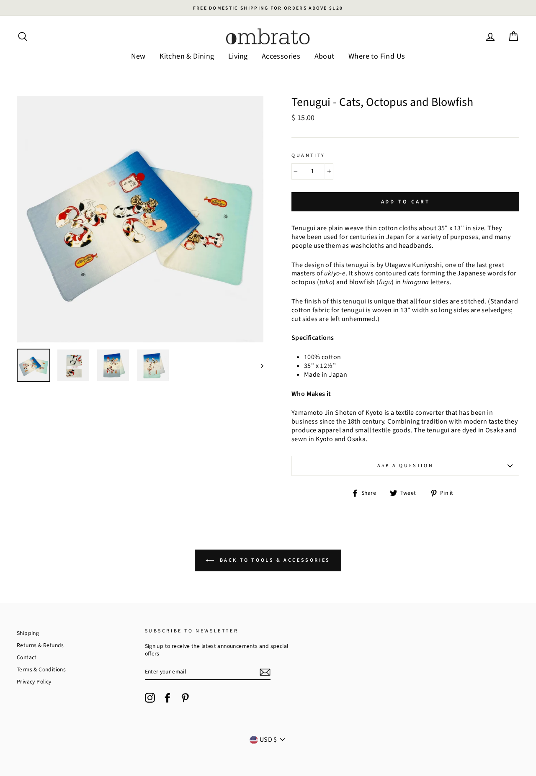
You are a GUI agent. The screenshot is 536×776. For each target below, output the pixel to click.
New (138, 56)
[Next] (258, 365)
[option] (268, 8)
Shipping (28, 633)
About (324, 56)
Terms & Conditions (41, 669)
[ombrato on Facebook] (167, 698)
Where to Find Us (376, 56)
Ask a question (405, 465)
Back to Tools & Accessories (273, 560)
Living (237, 56)
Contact (27, 657)
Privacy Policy (34, 682)
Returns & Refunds (40, 645)
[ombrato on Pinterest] (185, 698)
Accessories (281, 56)
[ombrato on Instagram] (150, 698)
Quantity (308, 155)
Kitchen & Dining (187, 56)
